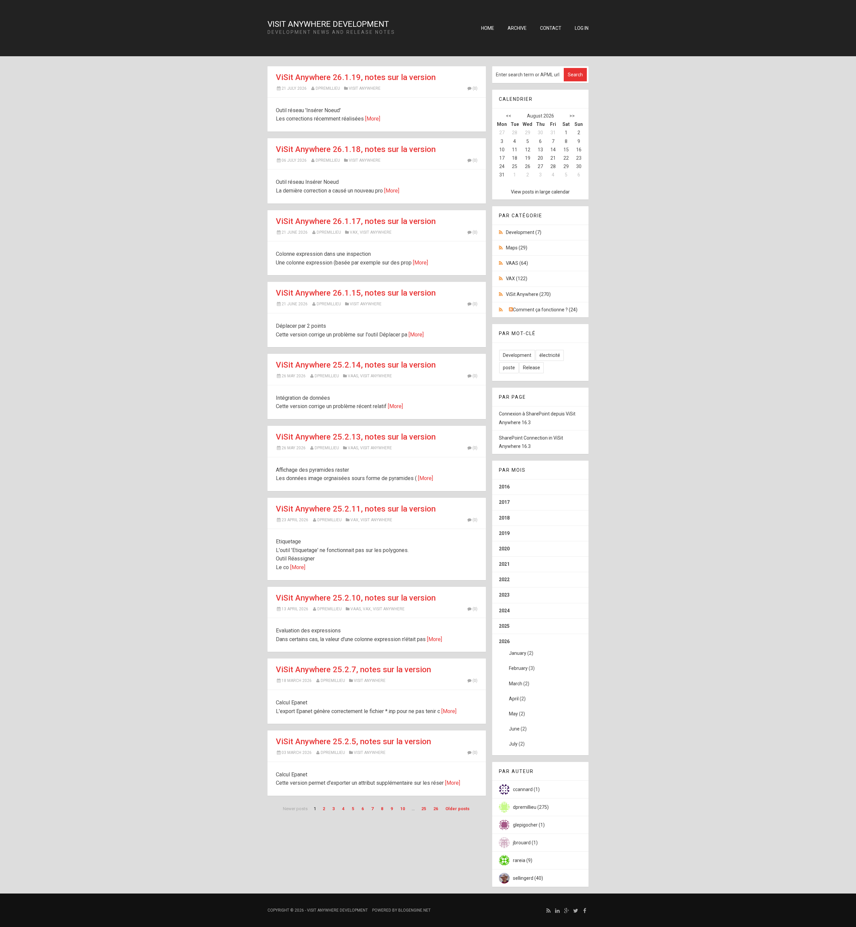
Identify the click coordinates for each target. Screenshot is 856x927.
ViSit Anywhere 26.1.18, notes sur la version (356, 149)
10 (402, 808)
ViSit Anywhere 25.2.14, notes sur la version (356, 365)
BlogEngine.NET (414, 910)
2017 (504, 502)
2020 (504, 548)
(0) (474, 88)
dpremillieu (328, 88)
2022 (504, 579)
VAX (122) (516, 278)
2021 (504, 564)
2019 (504, 533)
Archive (517, 28)
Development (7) (523, 232)
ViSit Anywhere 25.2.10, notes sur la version (356, 598)
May (513, 713)
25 (423, 808)
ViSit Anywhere (365, 88)
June (514, 728)
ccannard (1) (526, 789)
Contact (550, 28)
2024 (504, 610)
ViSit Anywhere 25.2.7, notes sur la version (353, 669)
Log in (581, 28)
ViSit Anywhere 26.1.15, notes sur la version (356, 293)
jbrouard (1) (525, 842)
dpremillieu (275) (531, 807)
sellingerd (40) (528, 878)
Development (517, 355)
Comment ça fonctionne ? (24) (545, 309)
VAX (354, 232)
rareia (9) (522, 860)
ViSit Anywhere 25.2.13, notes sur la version (356, 437)
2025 (504, 626)
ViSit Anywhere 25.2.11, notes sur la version (356, 509)
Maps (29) (516, 247)
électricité (549, 355)
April (514, 698)
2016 (504, 486)
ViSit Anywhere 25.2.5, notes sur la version (353, 741)
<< (508, 116)
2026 (517, 693)
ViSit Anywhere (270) (528, 294)
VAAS (353, 376)
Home (487, 28)
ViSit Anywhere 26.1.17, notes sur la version (356, 221)
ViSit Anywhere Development (328, 24)
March (515, 683)
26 (435, 808)
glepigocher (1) (529, 825)
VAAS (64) (517, 263)
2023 (504, 595)
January (517, 653)
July (513, 744)
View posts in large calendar (540, 192)
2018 (504, 518)
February (518, 668)
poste (509, 367)
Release (531, 367)
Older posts (457, 808)
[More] (372, 118)
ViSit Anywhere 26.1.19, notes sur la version (356, 77)
